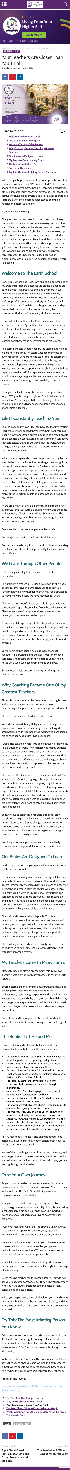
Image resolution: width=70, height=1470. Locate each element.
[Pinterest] (12, 77)
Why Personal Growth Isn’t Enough (24, 1401)
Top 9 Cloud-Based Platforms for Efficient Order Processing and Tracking (15, 1455)
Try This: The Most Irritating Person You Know (32, 172)
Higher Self (13, 48)
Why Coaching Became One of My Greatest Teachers (31, 150)
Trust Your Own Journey (21, 168)
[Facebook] (5, 77)
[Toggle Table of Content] (61, 132)
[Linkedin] (20, 77)
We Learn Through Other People (26, 144)
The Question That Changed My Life (25, 1398)
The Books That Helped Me (23, 164)
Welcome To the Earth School (24, 136)
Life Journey (22, 1423)
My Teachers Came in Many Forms (26, 160)
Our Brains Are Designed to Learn (26, 156)
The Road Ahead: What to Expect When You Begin (32, 1408)
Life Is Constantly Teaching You (25, 140)
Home (4, 48)
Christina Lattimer (12, 68)
